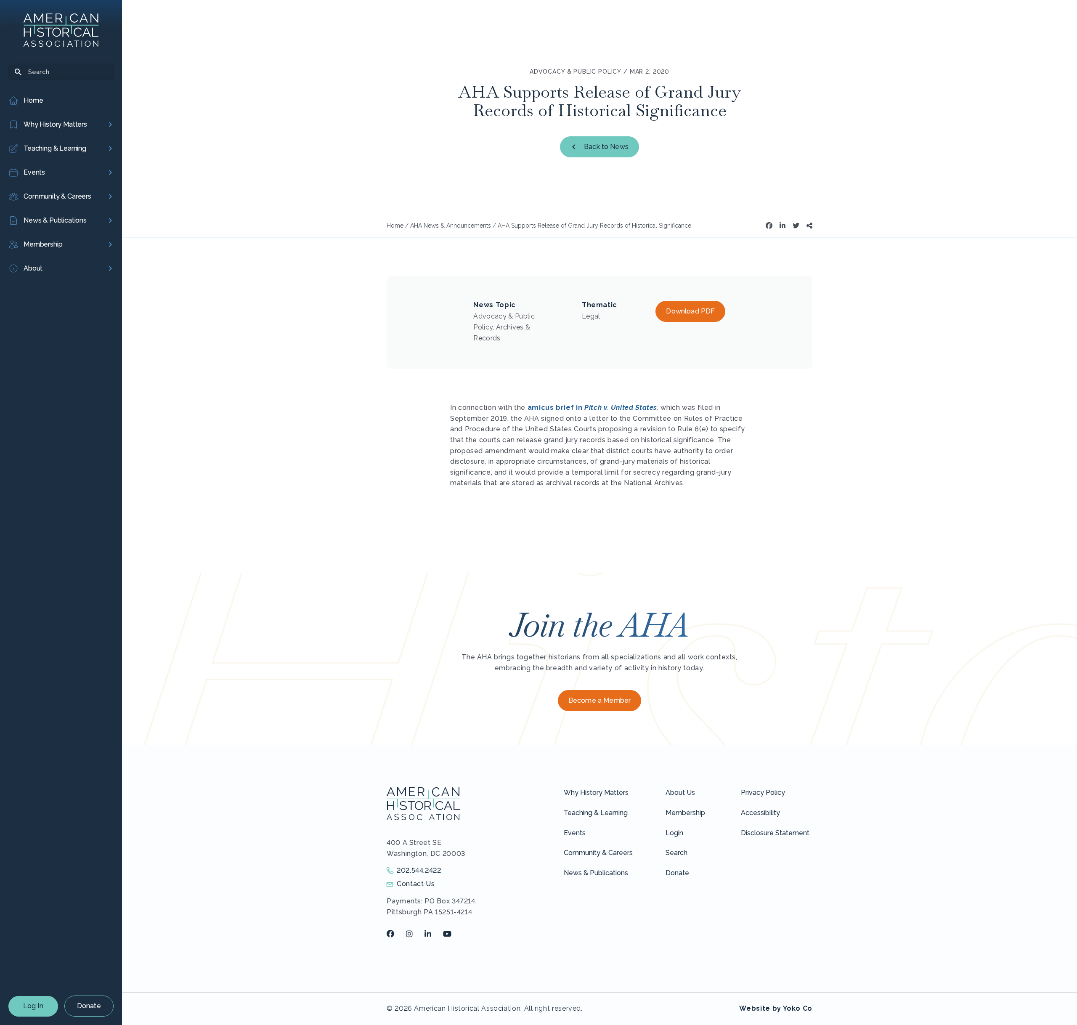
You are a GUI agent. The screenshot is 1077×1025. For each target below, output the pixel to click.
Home (395, 225)
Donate (89, 1006)
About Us (680, 793)
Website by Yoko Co (775, 1008)
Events (575, 833)
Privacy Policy (763, 793)
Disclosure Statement (775, 833)
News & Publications (596, 873)
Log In (33, 1006)
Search (676, 853)
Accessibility (760, 813)
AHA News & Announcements (450, 225)
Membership (685, 813)
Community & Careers (598, 853)
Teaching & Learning (596, 813)
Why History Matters (596, 793)
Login (674, 833)
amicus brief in (592, 408)
